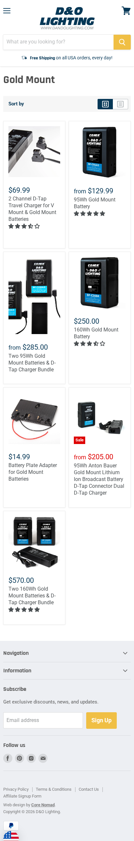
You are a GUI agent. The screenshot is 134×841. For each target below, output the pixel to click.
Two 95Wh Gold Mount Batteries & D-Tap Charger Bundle (32, 363)
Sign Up (101, 720)
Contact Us (89, 789)
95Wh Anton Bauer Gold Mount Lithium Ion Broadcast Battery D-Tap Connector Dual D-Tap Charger (99, 479)
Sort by (16, 104)
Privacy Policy (16, 789)
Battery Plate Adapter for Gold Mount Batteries (32, 472)
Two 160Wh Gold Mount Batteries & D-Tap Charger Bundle (32, 596)
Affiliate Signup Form (22, 796)
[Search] (122, 42)
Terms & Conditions (54, 789)
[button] (24, 226)
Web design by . (29, 804)
